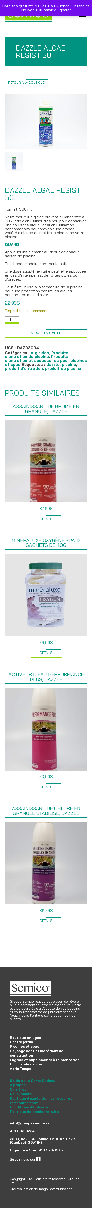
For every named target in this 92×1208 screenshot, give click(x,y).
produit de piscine (63, 368)
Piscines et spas (24, 1046)
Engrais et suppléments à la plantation (44, 1060)
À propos (18, 1085)
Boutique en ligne (25, 1037)
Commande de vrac (26, 1064)
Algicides (40, 352)
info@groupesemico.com (31, 1123)
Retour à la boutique (26, 82)
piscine (69, 364)
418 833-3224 (22, 1131)
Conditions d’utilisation (31, 1107)
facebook (48, 1159)
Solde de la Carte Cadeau (32, 1080)
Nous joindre (21, 1094)
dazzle (53, 364)
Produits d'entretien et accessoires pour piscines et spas (46, 360)
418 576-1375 (51, 1150)
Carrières (18, 1089)
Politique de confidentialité (34, 1111)
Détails (46, 519)
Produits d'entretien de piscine (36, 354)
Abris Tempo (20, 1068)
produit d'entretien (24, 368)
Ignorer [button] (65, 9)
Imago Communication (56, 1189)
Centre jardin (21, 1042)
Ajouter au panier (46, 333)
